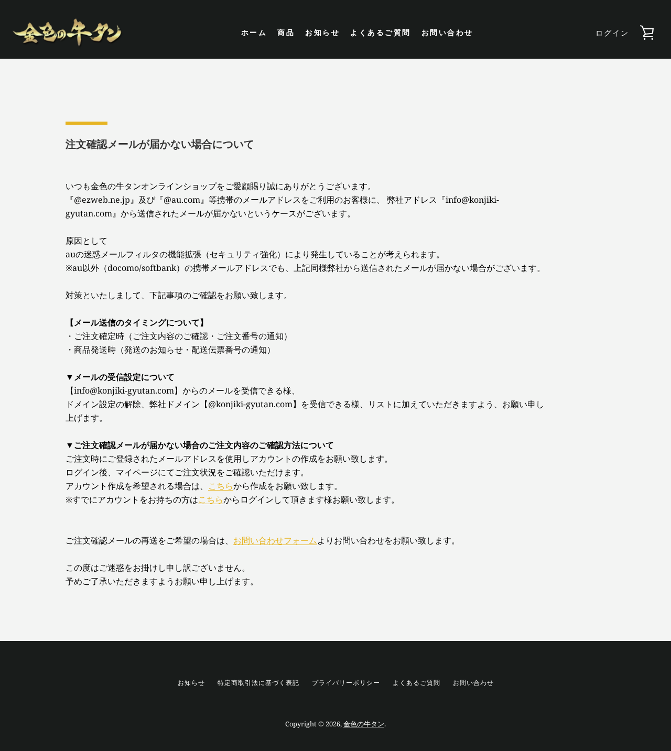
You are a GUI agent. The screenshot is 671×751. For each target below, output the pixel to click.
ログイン (612, 33)
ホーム (254, 32)
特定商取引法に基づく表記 (258, 682)
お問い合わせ (447, 32)
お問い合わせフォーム (275, 540)
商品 (286, 32)
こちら (220, 486)
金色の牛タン (363, 723)
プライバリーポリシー (346, 682)
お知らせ (322, 32)
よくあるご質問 (380, 32)
